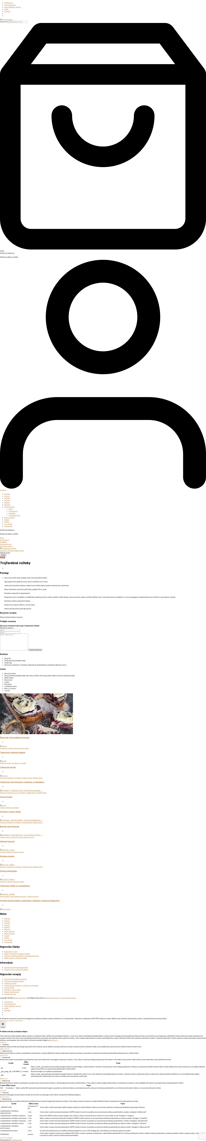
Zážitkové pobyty (6, 546)
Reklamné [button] (4, 1078)
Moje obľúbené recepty (12, 7)
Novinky (7, 494)
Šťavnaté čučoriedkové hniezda (14, 737)
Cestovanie (8, 526)
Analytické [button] (4, 1055)
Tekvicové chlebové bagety (12, 752)
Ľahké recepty (5, 837)
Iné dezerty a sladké (19, 763)
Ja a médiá (8, 524)
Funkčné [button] (3, 1042)
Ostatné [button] (3, 1090)
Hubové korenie (7, 841)
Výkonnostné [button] (5, 1049)
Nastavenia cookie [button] (6, 1021)
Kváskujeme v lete (10, 951)
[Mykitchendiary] (6, 19)
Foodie (6, 520)
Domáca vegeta (7, 856)
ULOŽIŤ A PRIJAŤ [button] (6, 1138)
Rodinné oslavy (20, 896)
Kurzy (11, 509)
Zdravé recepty (28, 837)
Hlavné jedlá (4, 896)
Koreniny (19, 837)
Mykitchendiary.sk (20, 998)
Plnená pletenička (8, 871)
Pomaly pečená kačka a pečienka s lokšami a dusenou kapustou (30, 901)
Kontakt (7, 11)
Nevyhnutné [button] (4, 1097)
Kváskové (3, 551)
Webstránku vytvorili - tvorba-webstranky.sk (60, 998)
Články (6, 522)
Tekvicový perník (8, 767)
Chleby (10, 748)
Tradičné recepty (33, 896)
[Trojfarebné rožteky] (8, 548)
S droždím (17, 778)
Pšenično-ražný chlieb (10, 812)
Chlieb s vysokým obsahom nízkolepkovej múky (21, 956)
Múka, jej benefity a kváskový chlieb (17, 954)
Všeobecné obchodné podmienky (16, 967)
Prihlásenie (8, 3)
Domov (7, 496)
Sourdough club (14, 515)
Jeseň (9, 763)
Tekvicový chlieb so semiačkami (15, 886)
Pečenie (7, 498)
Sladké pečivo (19, 551)
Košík (6, 9)
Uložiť (3, 557)
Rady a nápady (9, 517)
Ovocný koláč (6, 797)
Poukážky (12, 513)
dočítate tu (54, 1040)
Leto (16, 793)
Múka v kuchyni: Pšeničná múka (15, 958)
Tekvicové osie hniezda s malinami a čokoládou (22, 782)
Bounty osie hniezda (9, 826)
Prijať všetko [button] (18, 1021)
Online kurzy (13, 511)
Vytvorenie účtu (10, 5)
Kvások (7, 502)
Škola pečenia (9, 507)
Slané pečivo (24, 748)
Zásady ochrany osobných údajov (16, 970)
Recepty (7, 505)
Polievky (9, 852)
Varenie (7, 500)
